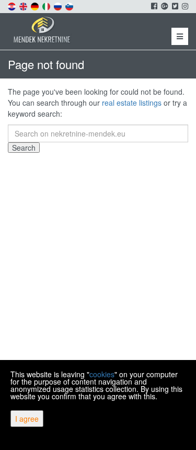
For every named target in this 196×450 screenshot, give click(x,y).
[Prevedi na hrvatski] (12, 5)
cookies (101, 374)
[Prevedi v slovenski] (70, 5)
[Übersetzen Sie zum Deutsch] (35, 5)
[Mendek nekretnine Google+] (163, 6)
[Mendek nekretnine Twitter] (174, 6)
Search (24, 147)
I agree (27, 418)
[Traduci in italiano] (47, 5)
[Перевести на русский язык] (58, 5)
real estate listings (132, 102)
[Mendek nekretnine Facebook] (153, 6)
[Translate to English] (24, 5)
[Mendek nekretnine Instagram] (184, 6)
